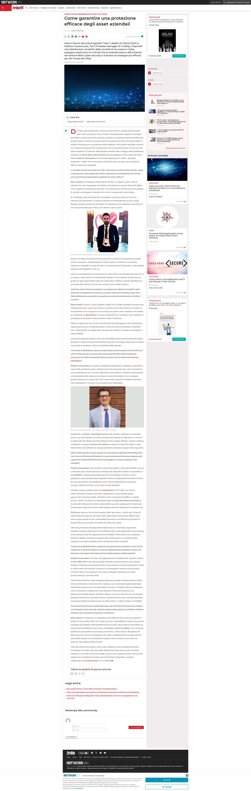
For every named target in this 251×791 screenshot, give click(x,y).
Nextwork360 (71, 766)
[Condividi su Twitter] (68, 36)
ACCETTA (166, 780)
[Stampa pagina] (86, 36)
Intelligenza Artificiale (48, 8)
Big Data (61, 8)
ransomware (108, 490)
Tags (80, 757)
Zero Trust (96, 434)
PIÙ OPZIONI (166, 787)
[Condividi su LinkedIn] (72, 36)
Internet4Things (93, 8)
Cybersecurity (71, 8)
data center (91, 315)
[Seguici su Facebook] (100, 753)
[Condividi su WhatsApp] (65, 36)
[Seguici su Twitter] (96, 753)
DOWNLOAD (179, 56)
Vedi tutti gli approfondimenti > (176, 148)
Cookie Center (146, 757)
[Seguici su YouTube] (105, 753)
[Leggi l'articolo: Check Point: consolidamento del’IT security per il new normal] (167, 273)
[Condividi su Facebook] (75, 36)
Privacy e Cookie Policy (100, 757)
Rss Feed (87, 757)
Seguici (82, 753)
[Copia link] (79, 36)
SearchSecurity (77, 31)
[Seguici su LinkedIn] (92, 753)
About (68, 757)
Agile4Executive (115, 8)
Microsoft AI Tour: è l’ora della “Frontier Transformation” (92, 689)
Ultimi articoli (34, 8)
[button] (6, 8)
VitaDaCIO (104, 8)
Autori (74, 757)
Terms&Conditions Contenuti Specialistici (124, 757)
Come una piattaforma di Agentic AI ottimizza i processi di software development (103, 692)
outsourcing (92, 661)
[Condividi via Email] (83, 36)
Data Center (81, 8)
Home (66, 31)
